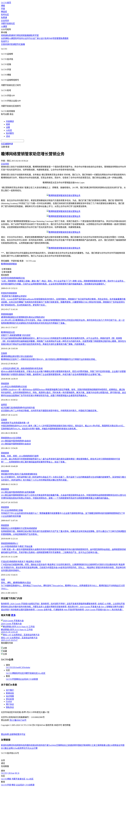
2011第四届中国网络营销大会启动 (16, 444)
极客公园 (106, 745)
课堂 (15, 44)
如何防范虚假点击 (13, 278)
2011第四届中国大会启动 (16, 441)
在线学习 (5, 41)
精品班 (4, 12)
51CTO (9, 667)
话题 (8, 127)
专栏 (19, 44)
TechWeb (52, 745)
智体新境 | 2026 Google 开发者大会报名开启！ (21, 604)
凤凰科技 (29, 745)
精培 (18, 679)
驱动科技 (37, 745)
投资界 (21, 748)
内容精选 (10, 121)
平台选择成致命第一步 (15, 423)
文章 (3, 44)
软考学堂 (35, 35)
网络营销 (13, 293)
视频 (8, 124)
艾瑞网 (59, 745)
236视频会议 (115, 745)
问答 (11, 44)
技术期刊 (10, 133)
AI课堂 (4, 26)
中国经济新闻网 (83, 745)
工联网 (99, 745)
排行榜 (16, 35)
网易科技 (21, 745)
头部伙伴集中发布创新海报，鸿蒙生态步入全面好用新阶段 (33, 607)
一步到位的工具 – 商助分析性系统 (22, 368)
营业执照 (5, 734)
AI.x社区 (41, 673)
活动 (8, 136)
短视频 (22, 35)
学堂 (3, 9)
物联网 (12, 543)
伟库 (3, 580)
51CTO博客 (11, 673)
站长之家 (66, 745)
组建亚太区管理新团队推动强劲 (23, 317)
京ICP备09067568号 (17, 720)
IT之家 (93, 745)
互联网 (4, 353)
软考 (17, 38)
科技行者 (45, 745)
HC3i (21, 667)
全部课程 (5, 38)
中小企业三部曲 (12, 510)
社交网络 (17, 438)
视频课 (4, 35)
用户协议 (10, 704)
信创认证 (23, 38)
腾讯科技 (13, 745)
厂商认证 (39, 38)
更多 (13, 615)
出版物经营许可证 (17, 734)
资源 (7, 44)
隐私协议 (10, 707)
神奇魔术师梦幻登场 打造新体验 (19, 474)
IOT (16, 543)
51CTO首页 (6, 3)
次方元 (27, 748)
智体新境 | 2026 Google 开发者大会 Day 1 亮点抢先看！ (100, 610)
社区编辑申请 (7, 144)
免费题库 (64, 38)
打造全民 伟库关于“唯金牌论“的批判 (21, 561)
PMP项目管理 (55, 38)
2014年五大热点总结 (14, 387)
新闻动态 (10, 693)
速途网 (73, 745)
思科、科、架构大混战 (16, 583)
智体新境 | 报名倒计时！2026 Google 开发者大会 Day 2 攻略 (84, 607)
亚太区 (12, 332)
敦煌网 (10, 314)
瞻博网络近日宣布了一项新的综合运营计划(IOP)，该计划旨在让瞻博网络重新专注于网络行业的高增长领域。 (49, 359)
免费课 (4, 17)
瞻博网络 (5, 332)
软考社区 (5, 15)
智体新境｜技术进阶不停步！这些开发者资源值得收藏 (65, 604)
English (9, 701)
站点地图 (10, 696)
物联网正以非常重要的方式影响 (19, 528)
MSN (11, 438)
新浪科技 (5, 745)
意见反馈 (10, 699)
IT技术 (46, 38)
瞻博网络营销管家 (9, 264)
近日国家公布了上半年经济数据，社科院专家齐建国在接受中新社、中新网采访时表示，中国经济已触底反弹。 (49, 411)
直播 (23, 44)
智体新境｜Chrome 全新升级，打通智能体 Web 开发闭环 (51, 610)
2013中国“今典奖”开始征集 (16, 546)
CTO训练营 (33, 679)
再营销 (4, 314)
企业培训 (5, 20)
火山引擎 (34, 748)
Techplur (26, 667)
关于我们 (10, 690)
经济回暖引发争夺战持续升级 (18, 408)
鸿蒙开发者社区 (8, 23)
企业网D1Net (12, 748)
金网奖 (4, 405)
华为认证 (31, 38)
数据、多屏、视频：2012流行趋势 (20, 456)
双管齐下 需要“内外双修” (16, 335)
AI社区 (9, 130)
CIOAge (15, 667)
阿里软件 (5, 293)
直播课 (28, 35)
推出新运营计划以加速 (17, 356)
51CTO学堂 (11, 679)
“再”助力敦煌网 (14, 296)
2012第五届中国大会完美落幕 (18, 492)
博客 (3, 6)
